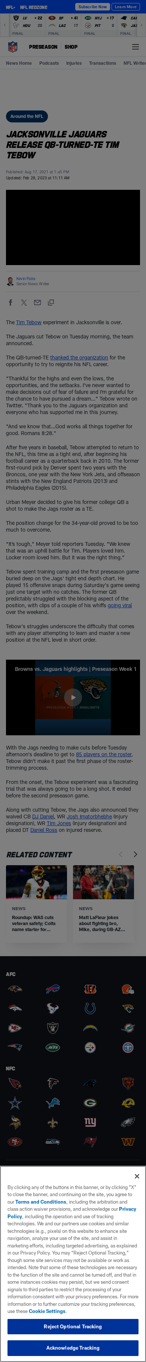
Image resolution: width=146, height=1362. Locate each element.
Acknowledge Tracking (73, 1348)
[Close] (137, 1176)
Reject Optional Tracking (73, 1326)
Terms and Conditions (40, 1202)
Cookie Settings (47, 1311)
